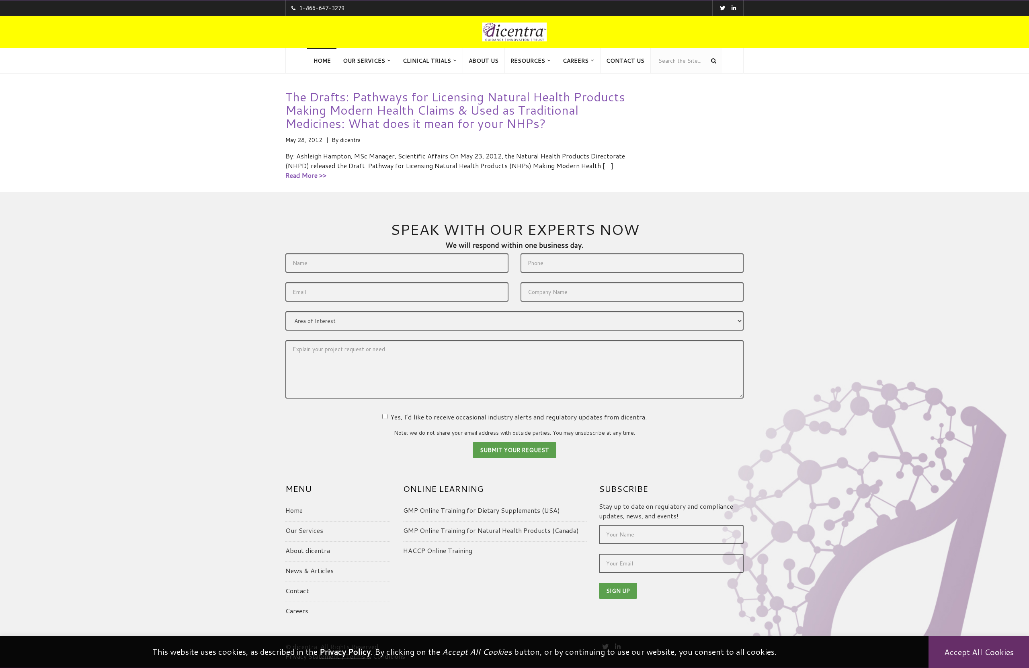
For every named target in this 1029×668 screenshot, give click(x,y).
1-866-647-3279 (321, 8)
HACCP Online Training (437, 550)
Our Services (304, 530)
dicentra (350, 140)
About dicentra (307, 550)
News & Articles (309, 570)
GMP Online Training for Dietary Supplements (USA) (481, 510)
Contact (297, 590)
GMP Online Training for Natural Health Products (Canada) (491, 530)
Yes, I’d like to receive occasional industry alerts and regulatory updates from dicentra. (518, 416)
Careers (296, 610)
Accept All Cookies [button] (979, 652)
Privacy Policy (345, 651)
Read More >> (305, 175)
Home (294, 510)
